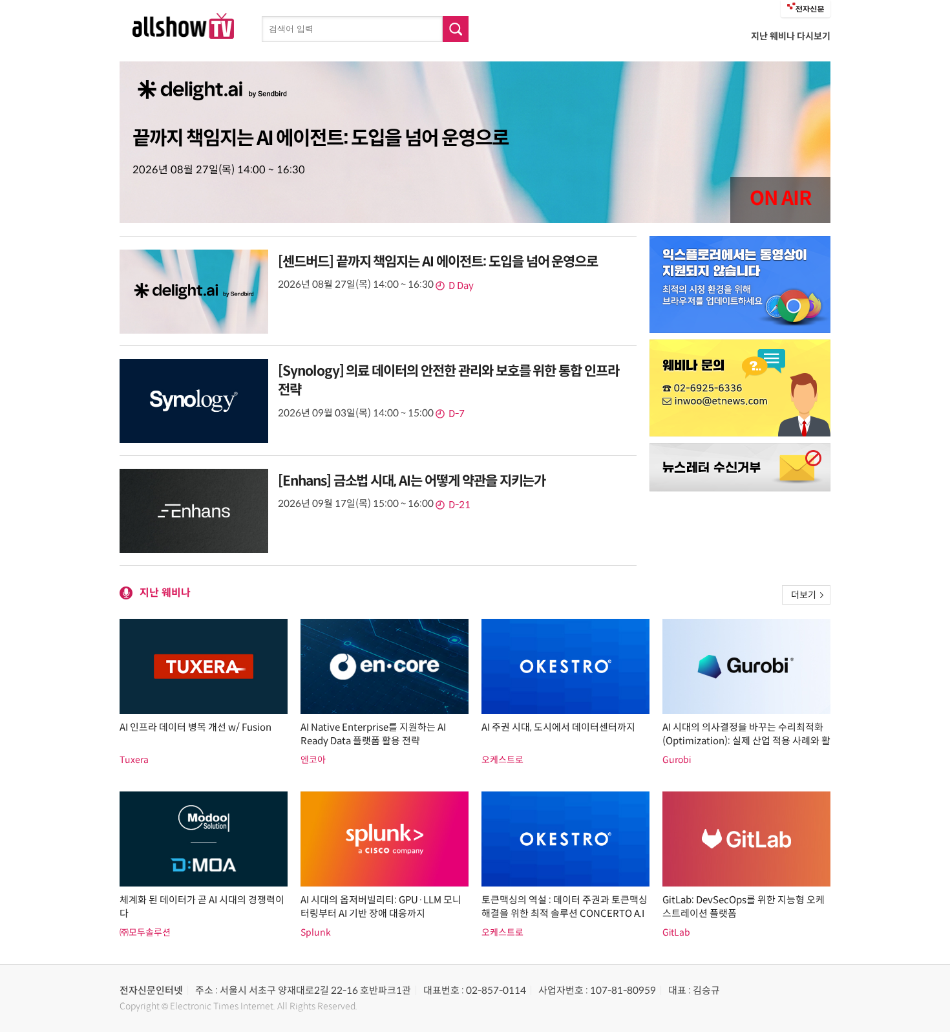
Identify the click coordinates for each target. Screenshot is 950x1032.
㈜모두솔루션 (145, 932)
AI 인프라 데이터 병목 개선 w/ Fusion (195, 727)
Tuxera (134, 760)
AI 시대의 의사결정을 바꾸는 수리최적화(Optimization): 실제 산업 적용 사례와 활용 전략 (746, 740)
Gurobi (676, 760)
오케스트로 (502, 760)
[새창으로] (739, 284)
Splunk (316, 932)
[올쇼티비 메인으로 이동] (183, 35)
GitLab (676, 932)
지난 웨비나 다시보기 (790, 36)
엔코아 (313, 760)
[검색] (456, 29)
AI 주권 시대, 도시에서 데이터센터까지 (558, 727)
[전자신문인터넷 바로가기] (805, 8)
